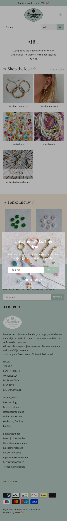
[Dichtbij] (61, 236)
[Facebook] (27, 279)
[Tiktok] (40, 279)
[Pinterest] (36, 279)
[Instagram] (31, 279)
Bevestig (51, 269)
